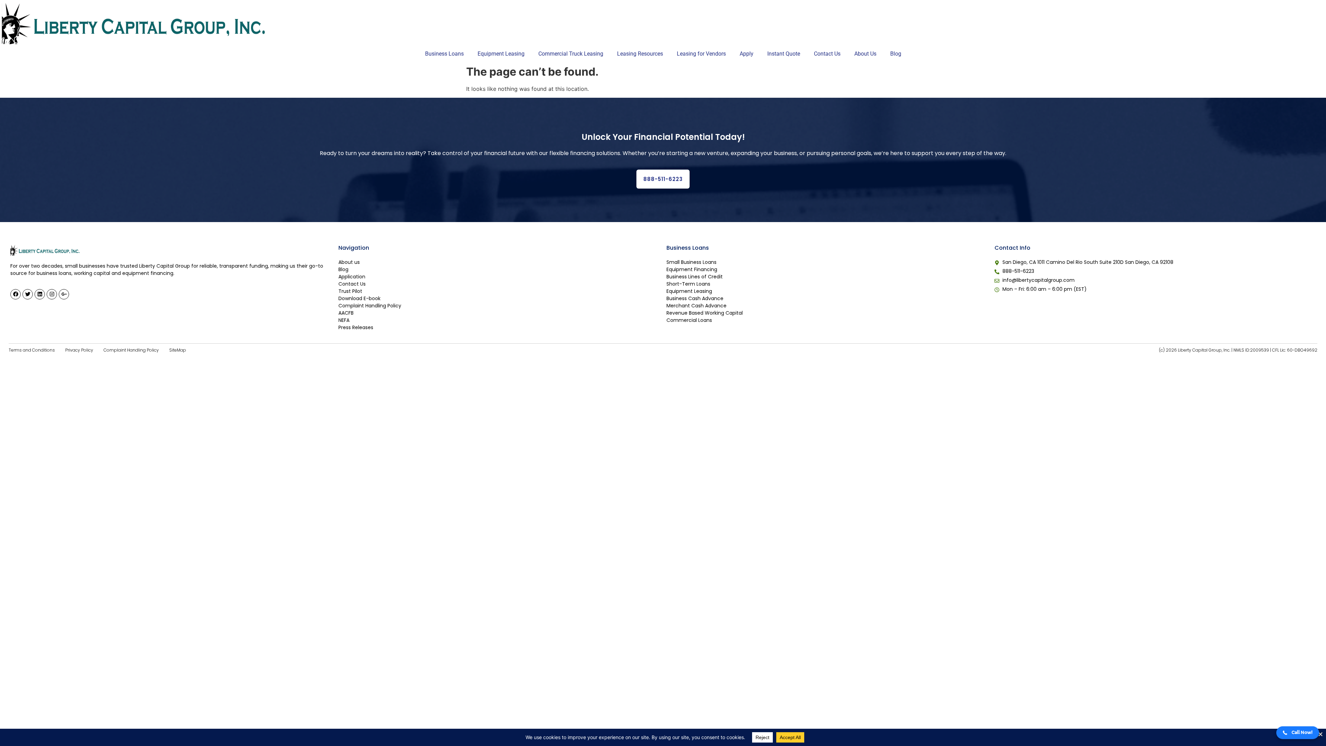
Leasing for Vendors (701, 53)
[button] (1297, 732)
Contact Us (827, 53)
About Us (865, 53)
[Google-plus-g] (64, 294)
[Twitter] (27, 294)
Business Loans (444, 53)
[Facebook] (15, 294)
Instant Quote (783, 53)
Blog (895, 53)
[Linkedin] (40, 294)
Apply (746, 53)
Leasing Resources (640, 53)
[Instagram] (52, 294)
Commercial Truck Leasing (570, 53)
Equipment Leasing (501, 53)
